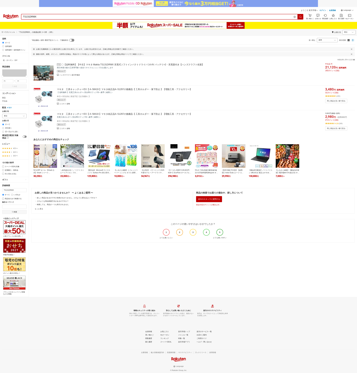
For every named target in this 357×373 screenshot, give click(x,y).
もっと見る (39, 209)
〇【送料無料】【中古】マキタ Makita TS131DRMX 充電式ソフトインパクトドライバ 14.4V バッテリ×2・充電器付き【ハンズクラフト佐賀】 (132, 64)
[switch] (25, 137)
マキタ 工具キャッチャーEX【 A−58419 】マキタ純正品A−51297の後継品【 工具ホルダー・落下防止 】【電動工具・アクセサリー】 (124, 89)
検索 (15, 86)
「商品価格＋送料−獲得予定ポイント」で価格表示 (49, 40)
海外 (10, 108)
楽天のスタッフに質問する (209, 199)
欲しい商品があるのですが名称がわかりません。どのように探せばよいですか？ (67, 198)
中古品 (4, 101)
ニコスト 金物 (64, 104)
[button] (347, 11)
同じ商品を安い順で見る (336, 101)
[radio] (3, 43)
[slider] (2, 76)
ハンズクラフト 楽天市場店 (69, 75)
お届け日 (5, 121)
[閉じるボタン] (351, 49)
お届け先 (5, 111)
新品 (4, 98)
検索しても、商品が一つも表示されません (53, 204)
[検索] (300, 17)
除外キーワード (8, 202)
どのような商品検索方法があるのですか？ (53, 201)
